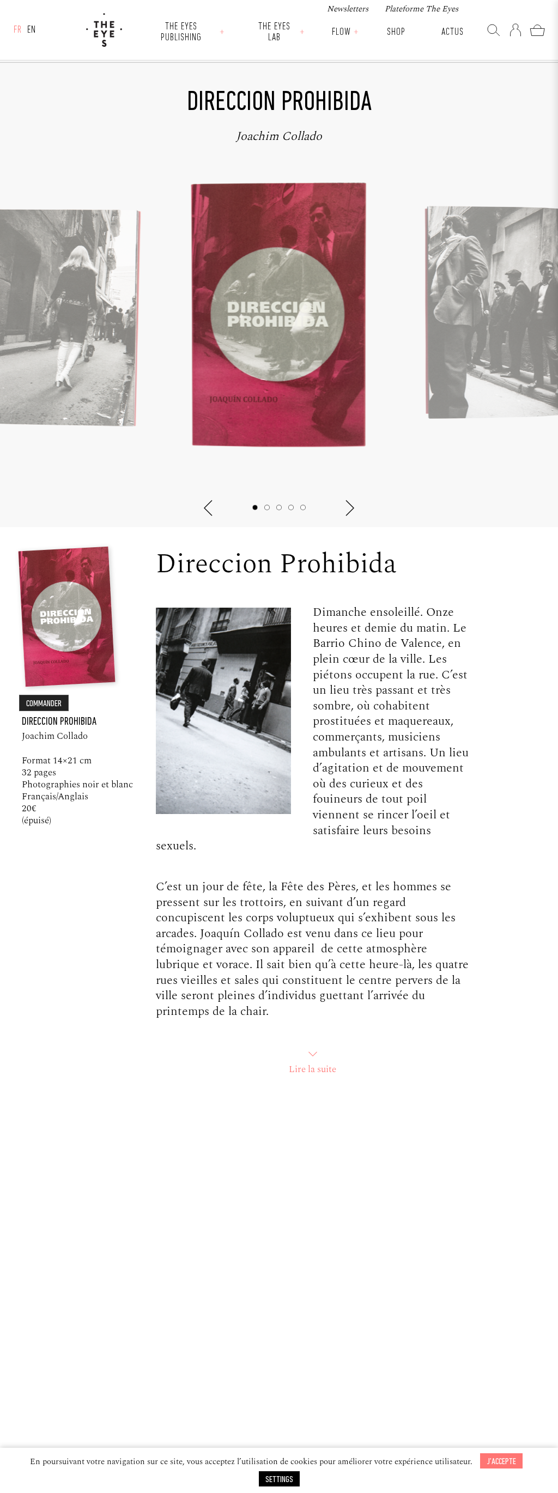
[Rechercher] (494, 30)
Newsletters (347, 9)
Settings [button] (279, 1479)
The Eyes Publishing (181, 32)
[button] (208, 508)
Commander (44, 703)
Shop (396, 32)
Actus (452, 32)
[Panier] (537, 30)
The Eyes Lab (274, 32)
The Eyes (104, 30)
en (31, 30)
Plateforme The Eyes (421, 9)
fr (18, 30)
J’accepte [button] (501, 1461)
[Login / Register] (515, 30)
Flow (341, 32)
